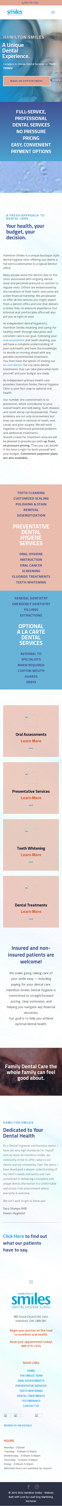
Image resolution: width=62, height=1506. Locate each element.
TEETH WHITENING (31, 1390)
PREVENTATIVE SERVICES (31, 1385)
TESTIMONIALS (31, 1400)
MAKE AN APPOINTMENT (26, 81)
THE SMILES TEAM (31, 1375)
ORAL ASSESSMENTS (31, 1380)
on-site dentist (13, 365)
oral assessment (13, 340)
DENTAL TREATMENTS (31, 1395)
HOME (31, 1370)
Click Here (13, 1236)
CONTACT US (31, 1405)
